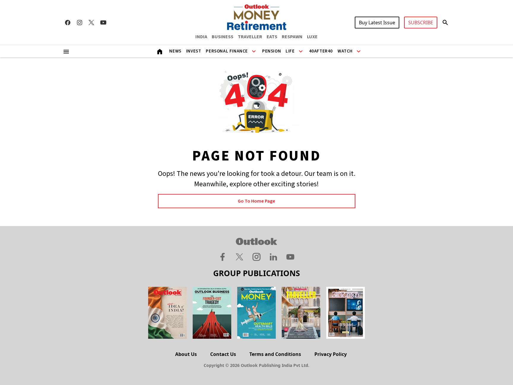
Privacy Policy (330, 354)
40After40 (321, 51)
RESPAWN (292, 37)
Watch (345, 51)
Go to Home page (256, 201)
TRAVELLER (250, 37)
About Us (186, 354)
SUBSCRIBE (420, 22)
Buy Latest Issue (377, 22)
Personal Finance (227, 51)
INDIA (201, 37)
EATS (272, 37)
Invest (193, 51)
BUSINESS (222, 37)
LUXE (312, 37)
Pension (271, 51)
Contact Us (223, 354)
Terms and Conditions (275, 354)
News (175, 51)
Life (290, 51)
